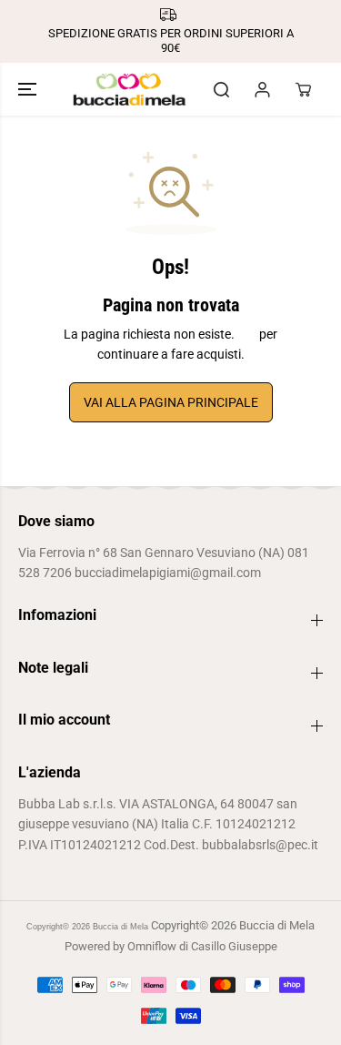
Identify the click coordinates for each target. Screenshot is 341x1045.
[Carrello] (303, 89)
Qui (246, 334)
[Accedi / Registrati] (262, 89)
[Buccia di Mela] (129, 89)
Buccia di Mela (120, 926)
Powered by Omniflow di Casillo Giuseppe (171, 946)
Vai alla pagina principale (171, 402)
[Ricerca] (221, 89)
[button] (29, 89)
